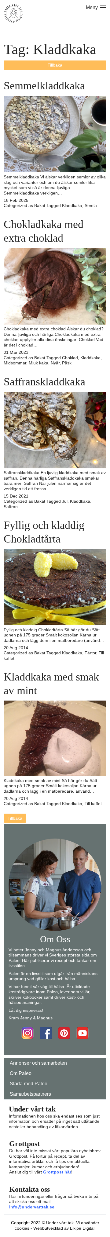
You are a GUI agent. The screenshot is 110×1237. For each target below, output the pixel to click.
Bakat (39, 205)
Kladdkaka (72, 205)
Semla (91, 205)
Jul (65, 501)
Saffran (11, 506)
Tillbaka (55, 65)
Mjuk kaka (38, 362)
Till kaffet (93, 803)
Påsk (67, 362)
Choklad (70, 357)
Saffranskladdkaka (44, 382)
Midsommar (15, 362)
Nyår (55, 362)
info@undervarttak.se (31, 1206)
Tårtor (90, 652)
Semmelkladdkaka (44, 86)
